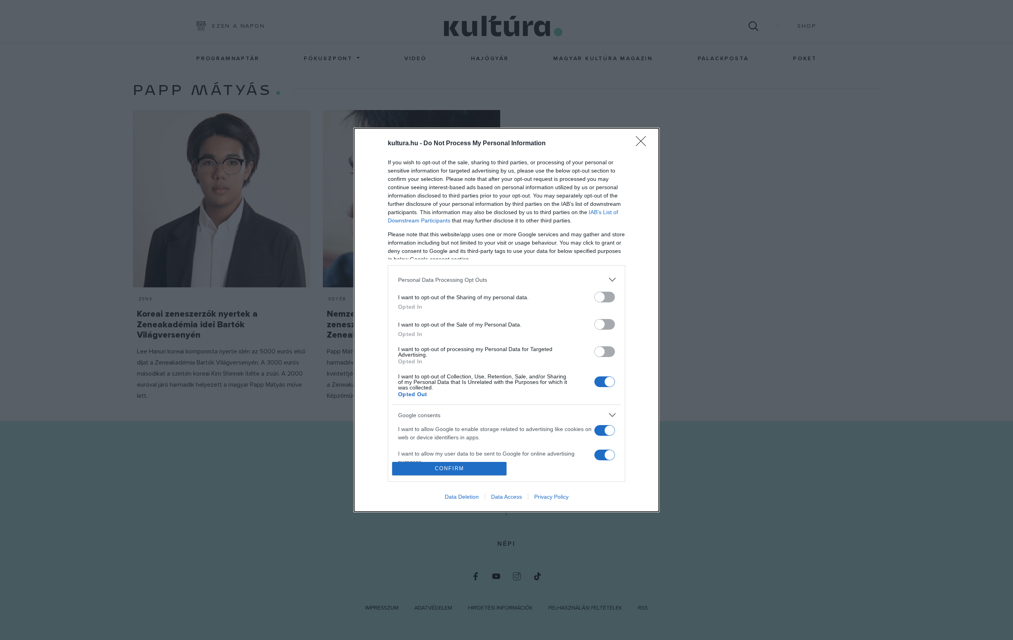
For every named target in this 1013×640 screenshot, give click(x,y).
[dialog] (506, 319)
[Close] (643, 143)
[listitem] (506, 279)
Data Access (506, 497)
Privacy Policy (551, 497)
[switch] (604, 297)
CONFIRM (449, 468)
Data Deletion (462, 497)
